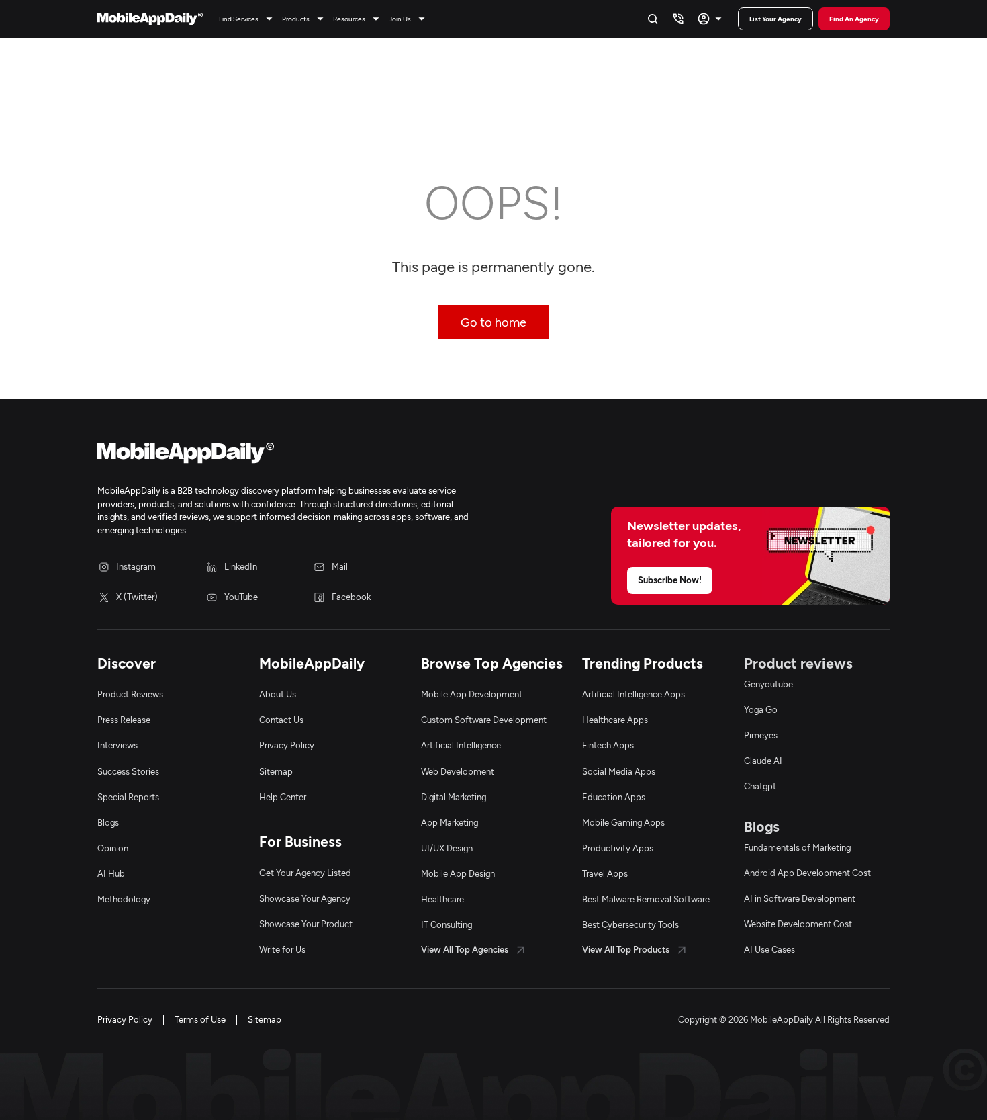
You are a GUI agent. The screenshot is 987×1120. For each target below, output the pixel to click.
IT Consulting (446, 924)
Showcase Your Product (305, 923)
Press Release (123, 719)
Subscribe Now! (670, 579)
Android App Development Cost (807, 872)
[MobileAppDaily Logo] (150, 19)
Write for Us (282, 949)
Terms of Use (200, 1019)
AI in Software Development (799, 898)
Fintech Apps (608, 745)
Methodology (123, 899)
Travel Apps (605, 873)
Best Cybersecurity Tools (630, 924)
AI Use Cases (769, 949)
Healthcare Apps (615, 719)
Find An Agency (854, 19)
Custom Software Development (484, 719)
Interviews (117, 745)
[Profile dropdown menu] (711, 18)
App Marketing (449, 822)
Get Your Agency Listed (305, 872)
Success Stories (128, 771)
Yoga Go (761, 709)
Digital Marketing (453, 796)
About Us (277, 694)
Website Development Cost (798, 923)
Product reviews (798, 662)
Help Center (282, 796)
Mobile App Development (471, 694)
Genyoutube (768, 684)
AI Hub (111, 873)
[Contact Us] (678, 18)
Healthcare (442, 899)
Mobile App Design (458, 873)
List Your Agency (775, 19)
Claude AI (763, 760)
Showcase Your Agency (304, 898)
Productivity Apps (617, 848)
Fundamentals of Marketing (797, 847)
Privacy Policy (286, 745)
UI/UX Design (447, 848)
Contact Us (281, 719)
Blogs (108, 822)
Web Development (457, 771)
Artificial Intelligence (461, 745)
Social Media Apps (618, 771)
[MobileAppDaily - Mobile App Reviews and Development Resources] (288, 455)
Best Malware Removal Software (646, 899)
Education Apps (613, 796)
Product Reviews (130, 694)
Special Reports (128, 796)
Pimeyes (761, 735)
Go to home (493, 321)
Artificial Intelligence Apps (633, 694)
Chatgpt (760, 786)
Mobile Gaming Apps (623, 822)
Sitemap (276, 771)
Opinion (112, 848)
